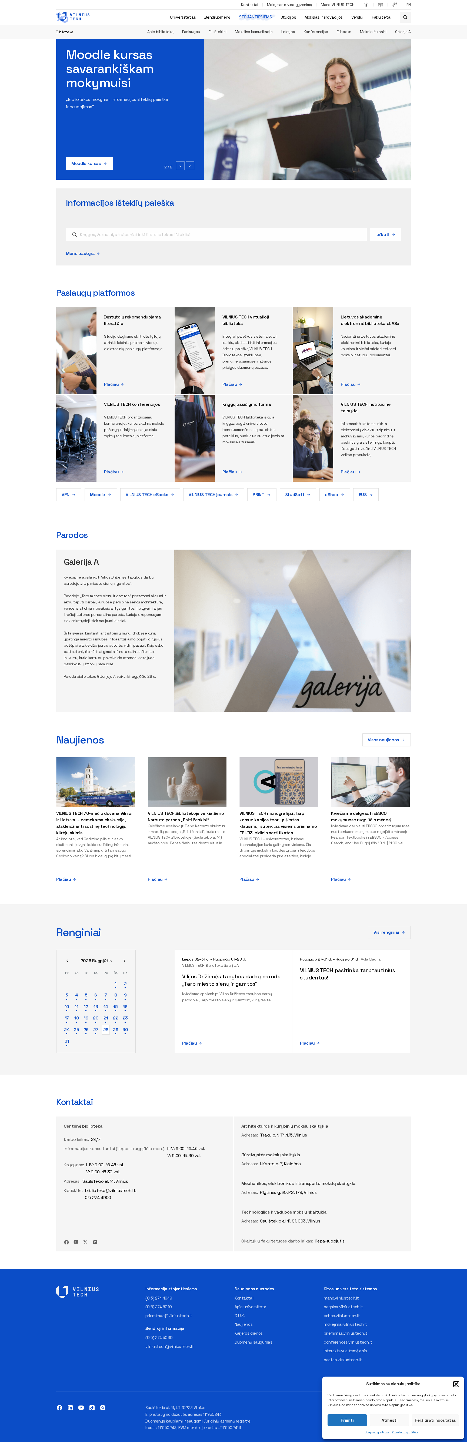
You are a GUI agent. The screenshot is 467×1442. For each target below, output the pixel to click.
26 (86, 1029)
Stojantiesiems (255, 17)
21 (106, 1018)
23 (125, 1018)
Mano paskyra (80, 253)
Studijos (288, 17)
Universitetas (183, 17)
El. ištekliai (217, 31)
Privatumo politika (405, 1432)
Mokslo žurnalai (373, 31)
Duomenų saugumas (253, 1342)
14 (106, 1006)
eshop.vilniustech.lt (342, 1315)
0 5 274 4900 (98, 1197)
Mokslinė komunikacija (253, 31)
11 (76, 1006)
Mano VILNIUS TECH (337, 4)
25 (76, 1029)
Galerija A (403, 31)
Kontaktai (249, 4)
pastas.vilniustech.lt (343, 1359)
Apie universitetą (250, 1306)
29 (115, 1029)
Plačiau (111, 384)
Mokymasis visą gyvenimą (289, 4)
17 (67, 1018)
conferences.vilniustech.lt (348, 1342)
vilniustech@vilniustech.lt (169, 1346)
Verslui (357, 17)
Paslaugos (191, 31)
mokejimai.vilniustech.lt (345, 1324)
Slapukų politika (377, 1432)
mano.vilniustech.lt (341, 1298)
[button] (456, 1384)
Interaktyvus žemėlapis (345, 1350)
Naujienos (243, 1324)
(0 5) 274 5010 (158, 1306)
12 (86, 1006)
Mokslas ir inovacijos (324, 17)
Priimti (347, 1420)
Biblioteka (64, 31)
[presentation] (180, 165)
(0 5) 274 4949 (158, 1298)
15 (115, 1006)
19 (86, 1018)
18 (76, 1018)
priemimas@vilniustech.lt (168, 1315)
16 (125, 1006)
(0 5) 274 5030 (158, 1337)
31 (67, 1041)
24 (66, 1029)
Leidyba (288, 31)
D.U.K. (240, 1315)
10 (67, 1006)
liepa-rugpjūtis (329, 1241)
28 (105, 1029)
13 (96, 1006)
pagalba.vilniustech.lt (343, 1306)
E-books (344, 31)
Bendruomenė (217, 17)
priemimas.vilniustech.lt (346, 1333)
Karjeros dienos (249, 1333)
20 (95, 1018)
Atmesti (390, 1420)
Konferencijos (316, 31)
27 (95, 1029)
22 (115, 1018)
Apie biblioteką (160, 31)
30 (125, 1029)
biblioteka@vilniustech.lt (110, 1190)
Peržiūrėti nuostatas (435, 1420)
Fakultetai (381, 17)
